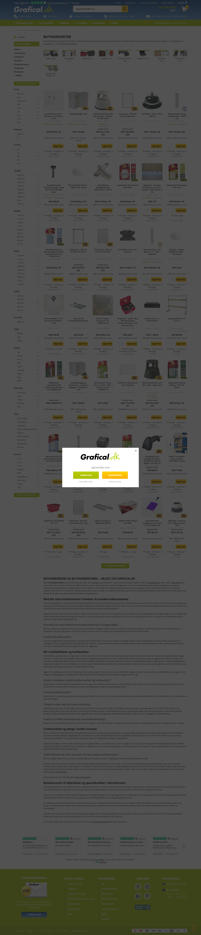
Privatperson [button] (115, 475)
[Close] (136, 451)
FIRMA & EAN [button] (86, 475)
